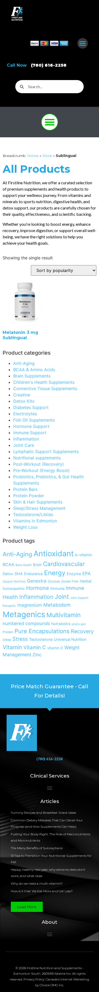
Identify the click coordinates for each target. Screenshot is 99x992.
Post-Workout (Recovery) (38, 464)
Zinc (36, 654)
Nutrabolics (60, 624)
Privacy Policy (33, 979)
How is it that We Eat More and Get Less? (42, 891)
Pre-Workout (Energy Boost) (41, 470)
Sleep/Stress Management (39, 508)
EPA (86, 573)
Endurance (33, 573)
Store (47, 156)
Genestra (36, 581)
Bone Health (24, 565)
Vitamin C (34, 647)
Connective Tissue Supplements (45, 388)
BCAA (8, 564)
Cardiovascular (64, 563)
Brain (37, 565)
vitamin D (55, 648)
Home (33, 156)
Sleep (7, 640)
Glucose (54, 581)
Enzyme (74, 573)
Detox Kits (23, 401)
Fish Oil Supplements (34, 420)
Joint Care (23, 445)
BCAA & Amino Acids (34, 369)
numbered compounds (26, 623)
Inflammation (26, 439)
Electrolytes (25, 413)
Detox (8, 573)
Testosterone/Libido (33, 514)
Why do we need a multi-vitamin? (37, 883)
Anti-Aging (24, 363)
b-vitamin (83, 555)
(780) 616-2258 (49, 759)
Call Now (37, 65)
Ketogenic (9, 605)
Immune (57, 588)
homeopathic (14, 588)
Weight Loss (25, 527)
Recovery (82, 631)
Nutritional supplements (37, 457)
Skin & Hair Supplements (37, 502)
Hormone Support (31, 426)
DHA (19, 573)
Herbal (85, 581)
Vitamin (12, 647)
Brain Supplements (31, 376)
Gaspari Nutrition (14, 581)
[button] (82, 43)
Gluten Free (69, 581)
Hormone (37, 588)
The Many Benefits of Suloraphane (37, 848)
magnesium (29, 605)
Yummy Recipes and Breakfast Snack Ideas (43, 813)
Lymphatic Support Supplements (46, 451)
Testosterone (41, 639)
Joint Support (79, 598)
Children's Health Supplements (43, 382)
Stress (20, 639)
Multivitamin (63, 615)
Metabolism (56, 605)
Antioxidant (54, 553)
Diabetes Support (31, 407)
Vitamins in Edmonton (35, 520)
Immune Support (29, 432)
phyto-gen (79, 624)
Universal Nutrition (70, 639)
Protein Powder (28, 495)
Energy (54, 573)
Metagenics (24, 614)
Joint (62, 596)
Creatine (21, 394)
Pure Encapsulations (42, 631)
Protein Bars (25, 489)
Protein (8, 632)
